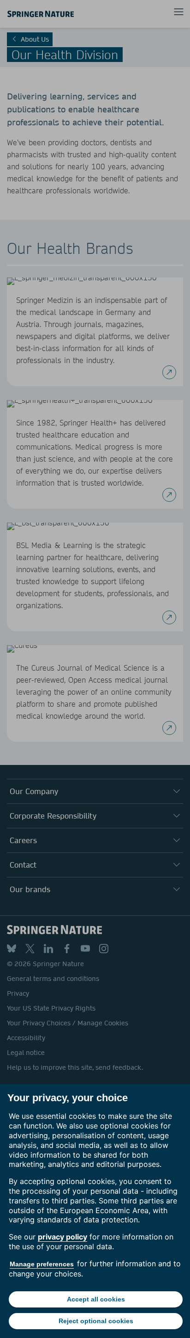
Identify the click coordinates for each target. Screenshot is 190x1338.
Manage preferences (42, 1264)
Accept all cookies (96, 1299)
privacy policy (62, 1236)
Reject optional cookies (96, 1321)
